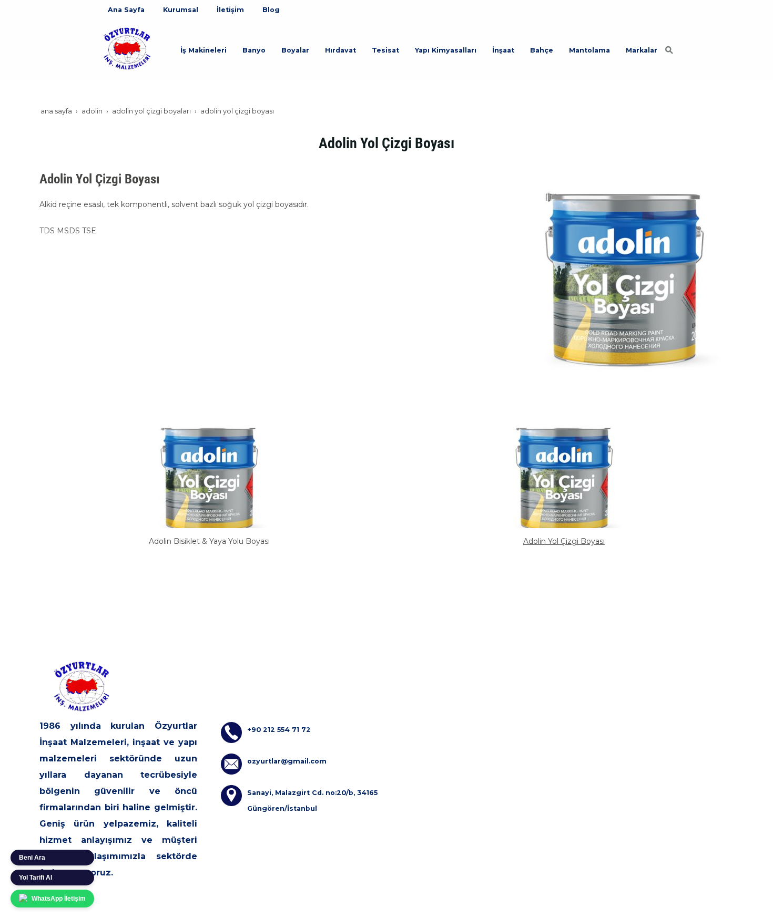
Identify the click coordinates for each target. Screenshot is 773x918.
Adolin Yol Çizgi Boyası (564, 541)
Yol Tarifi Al (35, 877)
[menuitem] (126, 10)
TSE (89, 230)
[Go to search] (669, 50)
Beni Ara (32, 857)
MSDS (68, 230)
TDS (47, 230)
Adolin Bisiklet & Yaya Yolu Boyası (209, 541)
